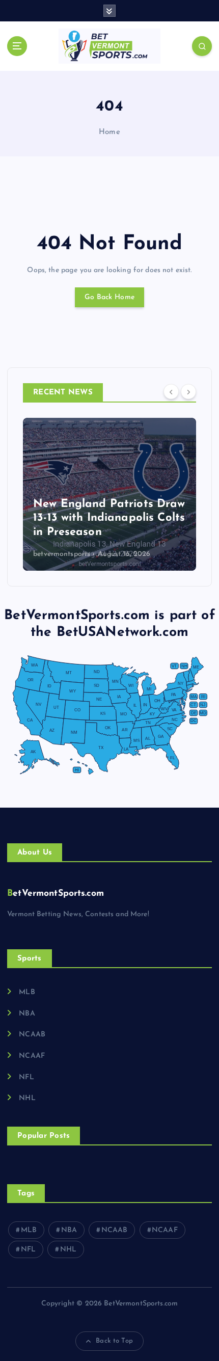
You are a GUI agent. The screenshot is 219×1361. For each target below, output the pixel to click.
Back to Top (114, 1341)
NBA (27, 1014)
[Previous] (171, 391)
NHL (27, 1098)
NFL (26, 1077)
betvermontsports (61, 554)
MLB (27, 992)
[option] (109, 494)
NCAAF (32, 1056)
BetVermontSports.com (55, 893)
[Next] (188, 391)
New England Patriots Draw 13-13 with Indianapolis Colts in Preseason (109, 518)
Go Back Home (109, 297)
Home (109, 132)
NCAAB (32, 1034)
